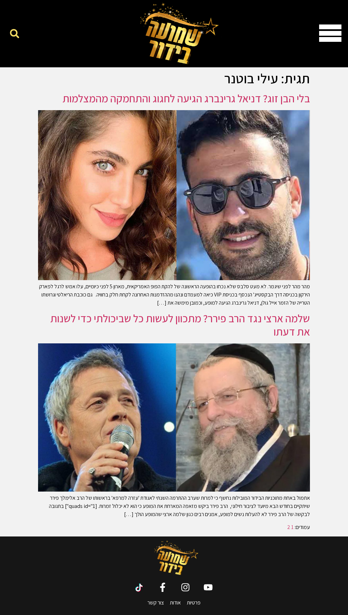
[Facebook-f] (162, 587)
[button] (14, 33)
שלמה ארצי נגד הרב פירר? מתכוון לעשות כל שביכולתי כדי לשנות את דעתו (180, 324)
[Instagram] (185, 587)
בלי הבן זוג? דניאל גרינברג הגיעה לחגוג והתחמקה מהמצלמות (186, 98)
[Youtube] (208, 587)
